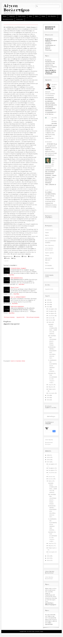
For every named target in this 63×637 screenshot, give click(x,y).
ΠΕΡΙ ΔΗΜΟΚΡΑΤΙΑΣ (17, 278)
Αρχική (4, 16)
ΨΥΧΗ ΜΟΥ (48, 142)
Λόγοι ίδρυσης (49, 439)
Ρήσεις (47, 263)
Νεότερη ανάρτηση (9, 317)
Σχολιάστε (6, 260)
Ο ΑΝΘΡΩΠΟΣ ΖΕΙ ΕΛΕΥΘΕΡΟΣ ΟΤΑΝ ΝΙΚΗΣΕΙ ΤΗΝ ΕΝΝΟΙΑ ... (52, 365)
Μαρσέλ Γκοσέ (15, 287)
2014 (48, 400)
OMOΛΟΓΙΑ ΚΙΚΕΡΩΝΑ (17, 306)
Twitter (25, 256)
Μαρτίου (50, 387)
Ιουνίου (50, 320)
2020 (48, 300)
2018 (48, 304)
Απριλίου (51, 384)
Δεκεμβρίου (51, 309)
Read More (11, 275)
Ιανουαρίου (51, 393)
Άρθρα (30, 16)
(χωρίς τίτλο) (48, 190)
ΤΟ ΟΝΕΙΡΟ (48, 265)
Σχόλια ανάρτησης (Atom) (18, 361)
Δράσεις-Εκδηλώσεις (50, 238)
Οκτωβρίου (51, 313)
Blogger (53, 416)
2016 (48, 395)
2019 (48, 302)
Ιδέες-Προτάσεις (52, 16)
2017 (48, 306)
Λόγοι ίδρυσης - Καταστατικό (49, 577)
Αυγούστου (51, 315)
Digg (14, 258)
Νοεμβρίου (51, 311)
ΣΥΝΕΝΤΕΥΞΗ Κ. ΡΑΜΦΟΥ (18, 268)
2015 (48, 397)
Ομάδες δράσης (22, 16)
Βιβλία (36, 16)
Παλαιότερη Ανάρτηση (33, 317)
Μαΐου (50, 322)
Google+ (31, 256)
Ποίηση (43, 16)
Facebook (17, 256)
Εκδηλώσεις (12, 16)
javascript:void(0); (49, 268)
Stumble (7, 258)
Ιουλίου (50, 318)
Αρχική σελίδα (21, 317)
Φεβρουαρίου (52, 389)
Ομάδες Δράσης (49, 252)
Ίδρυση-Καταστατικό (8, 19)
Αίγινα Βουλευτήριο (16, 8)
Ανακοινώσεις (19, 19)
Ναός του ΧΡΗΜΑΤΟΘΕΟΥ (18, 297)
